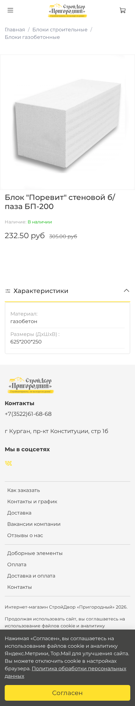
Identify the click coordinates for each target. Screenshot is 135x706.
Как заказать (23, 490)
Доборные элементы (35, 553)
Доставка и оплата (31, 576)
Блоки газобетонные (32, 37)
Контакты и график (32, 502)
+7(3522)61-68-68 (28, 414)
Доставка (19, 513)
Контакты (19, 587)
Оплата (16, 564)
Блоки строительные (60, 30)
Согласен (67, 693)
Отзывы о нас (25, 535)
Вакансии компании (34, 524)
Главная (15, 30)
